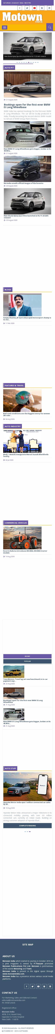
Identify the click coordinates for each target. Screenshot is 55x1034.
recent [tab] (27, 656)
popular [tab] (27, 661)
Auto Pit (9, 67)
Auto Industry (13, 426)
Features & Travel (14, 385)
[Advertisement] (27, 256)
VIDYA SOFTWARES (21, 1031)
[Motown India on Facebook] (19, 8)
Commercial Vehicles (16, 522)
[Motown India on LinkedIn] (49, 8)
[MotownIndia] (27, 17)
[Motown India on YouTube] (34, 8)
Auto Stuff (10, 768)
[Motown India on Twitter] (27, 8)
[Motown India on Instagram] (42, 8)
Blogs (8, 289)
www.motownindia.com (13, 974)
